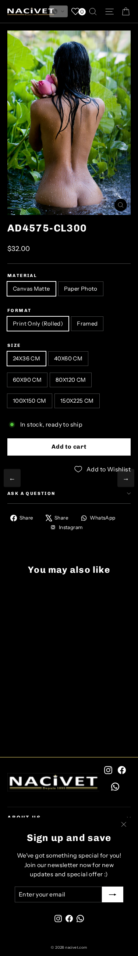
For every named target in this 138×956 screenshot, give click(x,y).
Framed (87, 323)
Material (22, 275)
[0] (75, 11)
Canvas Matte (31, 288)
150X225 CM (77, 400)
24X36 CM (26, 358)
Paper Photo (81, 288)
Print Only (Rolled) (38, 323)
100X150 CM (29, 400)
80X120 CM (71, 379)
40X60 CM (68, 358)
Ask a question (31, 493)
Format (19, 310)
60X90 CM (27, 379)
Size (14, 345)
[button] (58, 11)
